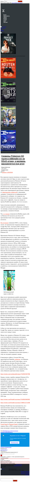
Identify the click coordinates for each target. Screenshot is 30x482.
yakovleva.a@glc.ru (18, 465)
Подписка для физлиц (25, 471)
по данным (6, 214)
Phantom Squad (13, 424)
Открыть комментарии (6, 447)
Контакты (27, 474)
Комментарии (4, 170)
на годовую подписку (17, 2)
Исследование (5, 223)
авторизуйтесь (4, 449)
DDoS (4, 430)
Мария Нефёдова (5, 167)
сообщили (17, 359)
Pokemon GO (9, 430)
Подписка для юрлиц (25, 472)
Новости (10, 432)
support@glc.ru (19, 464)
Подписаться (14, 442)
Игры (7, 432)
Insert (15, 480)
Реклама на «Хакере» (25, 473)
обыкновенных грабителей (9, 192)
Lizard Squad (4, 424)
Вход (28, 2)
